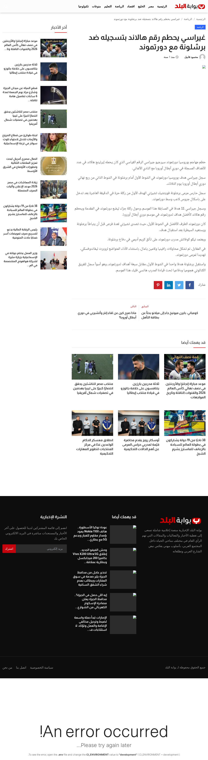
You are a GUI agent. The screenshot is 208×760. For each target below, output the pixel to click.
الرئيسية (162, 6)
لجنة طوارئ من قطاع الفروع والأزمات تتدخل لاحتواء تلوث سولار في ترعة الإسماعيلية (19, 139)
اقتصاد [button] (131, 6)
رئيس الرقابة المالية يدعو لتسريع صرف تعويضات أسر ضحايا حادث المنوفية (20, 233)
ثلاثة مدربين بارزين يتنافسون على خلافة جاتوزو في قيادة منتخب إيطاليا (140, 388)
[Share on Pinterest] (158, 285)
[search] (6, 6)
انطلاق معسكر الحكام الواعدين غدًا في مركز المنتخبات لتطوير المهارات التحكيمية (94, 446)
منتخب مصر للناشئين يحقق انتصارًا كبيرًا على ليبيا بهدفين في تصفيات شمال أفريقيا (93, 388)
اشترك (9, 548)
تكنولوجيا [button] (83, 6)
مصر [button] (151, 6)
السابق (144, 306)
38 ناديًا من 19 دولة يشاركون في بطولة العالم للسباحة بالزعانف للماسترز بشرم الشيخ (186, 446)
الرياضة (188, 19)
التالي (133, 306)
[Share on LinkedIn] (168, 285)
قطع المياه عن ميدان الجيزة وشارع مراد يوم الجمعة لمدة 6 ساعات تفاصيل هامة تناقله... (20, 94)
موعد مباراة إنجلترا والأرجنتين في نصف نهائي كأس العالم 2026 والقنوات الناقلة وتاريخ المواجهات (186, 390)
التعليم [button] (108, 6)
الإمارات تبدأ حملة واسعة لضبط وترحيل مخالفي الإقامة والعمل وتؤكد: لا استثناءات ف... (90, 623)
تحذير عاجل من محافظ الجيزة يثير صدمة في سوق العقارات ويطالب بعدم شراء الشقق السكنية (90, 578)
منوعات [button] (96, 6)
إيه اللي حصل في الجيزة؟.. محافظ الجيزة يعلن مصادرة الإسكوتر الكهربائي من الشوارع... (90, 601)
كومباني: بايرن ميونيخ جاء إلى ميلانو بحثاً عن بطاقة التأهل (169, 315)
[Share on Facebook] (189, 285)
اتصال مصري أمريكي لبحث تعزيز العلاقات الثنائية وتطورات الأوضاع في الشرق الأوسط (20, 165)
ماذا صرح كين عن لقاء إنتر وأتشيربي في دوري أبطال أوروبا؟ (107, 315)
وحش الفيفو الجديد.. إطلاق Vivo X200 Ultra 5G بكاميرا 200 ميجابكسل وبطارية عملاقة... (90, 556)
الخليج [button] (141, 6)
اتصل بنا (21, 667)
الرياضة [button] (119, 6)
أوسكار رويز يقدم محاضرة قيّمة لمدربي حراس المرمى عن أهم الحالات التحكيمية (140, 444)
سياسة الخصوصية (41, 667)
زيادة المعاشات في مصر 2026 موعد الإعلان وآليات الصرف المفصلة (21, 186)
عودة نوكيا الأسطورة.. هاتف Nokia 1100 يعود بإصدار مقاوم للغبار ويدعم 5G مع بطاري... (90, 533)
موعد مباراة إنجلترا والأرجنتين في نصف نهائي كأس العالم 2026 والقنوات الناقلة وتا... (20, 45)
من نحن (7, 667)
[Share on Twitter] (179, 285)
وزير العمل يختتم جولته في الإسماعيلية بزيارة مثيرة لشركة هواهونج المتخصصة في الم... (20, 259)
